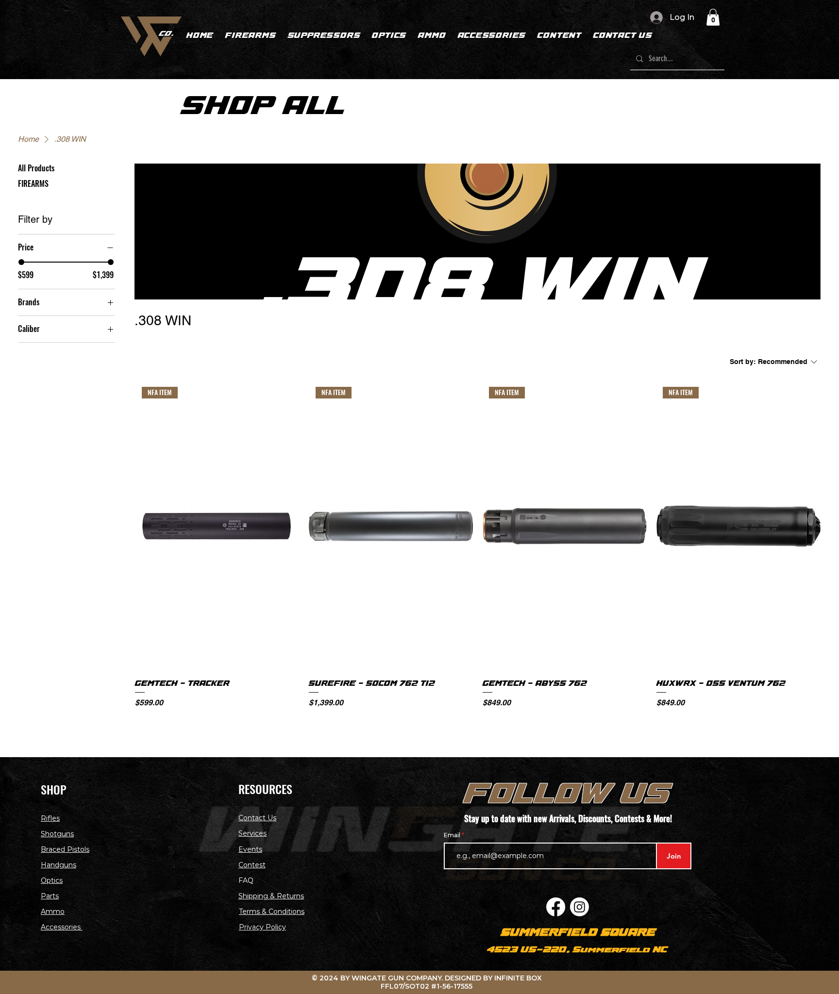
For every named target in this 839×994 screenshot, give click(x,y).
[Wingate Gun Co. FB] (555, 906)
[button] (713, 17)
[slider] (21, 262)
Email (453, 835)
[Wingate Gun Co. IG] (579, 906)
